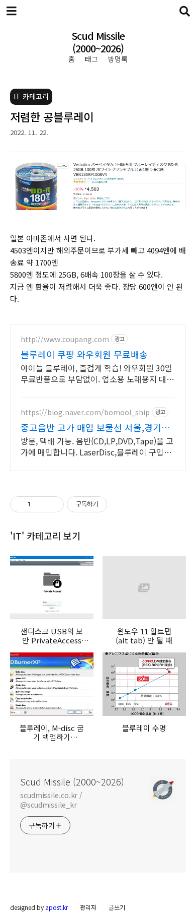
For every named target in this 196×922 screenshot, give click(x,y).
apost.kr (56, 907)
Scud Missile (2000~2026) (98, 42)
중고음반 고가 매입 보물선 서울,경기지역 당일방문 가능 (95, 427)
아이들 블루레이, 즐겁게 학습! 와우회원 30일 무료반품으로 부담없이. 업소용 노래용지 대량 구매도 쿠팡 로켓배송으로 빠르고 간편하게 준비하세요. (97, 373)
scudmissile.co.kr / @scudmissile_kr (51, 800)
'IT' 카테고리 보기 (45, 535)
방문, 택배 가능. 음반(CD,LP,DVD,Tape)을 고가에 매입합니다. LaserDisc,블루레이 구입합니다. (97, 446)
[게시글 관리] (52, 504)
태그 (91, 59)
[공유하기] (40, 504)
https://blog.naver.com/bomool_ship (85, 412)
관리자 (88, 907)
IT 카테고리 (31, 96)
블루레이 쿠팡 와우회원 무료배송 (84, 354)
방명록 (118, 59)
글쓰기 (117, 907)
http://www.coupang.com (65, 339)
